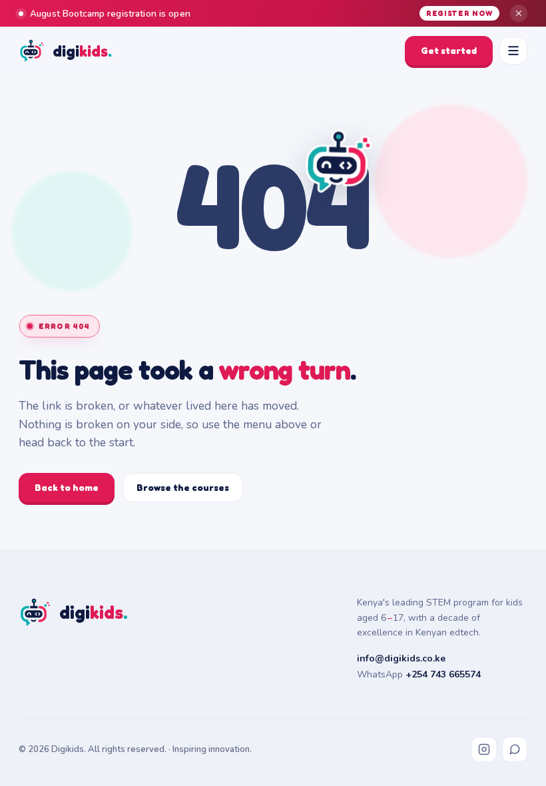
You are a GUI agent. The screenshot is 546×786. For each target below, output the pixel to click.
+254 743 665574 (443, 674)
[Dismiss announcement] (518, 13)
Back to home (67, 487)
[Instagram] (484, 749)
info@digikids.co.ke (401, 658)
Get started (449, 50)
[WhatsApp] (514, 749)
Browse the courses (182, 487)
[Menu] (513, 51)
